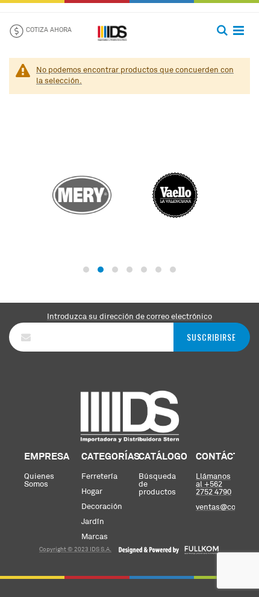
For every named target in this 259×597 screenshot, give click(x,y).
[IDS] (112, 31)
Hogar (91, 492)
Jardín (92, 522)
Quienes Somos (39, 480)
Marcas (94, 537)
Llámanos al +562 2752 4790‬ (213, 484)
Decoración (101, 507)
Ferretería (99, 477)
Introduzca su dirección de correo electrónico (129, 317)
